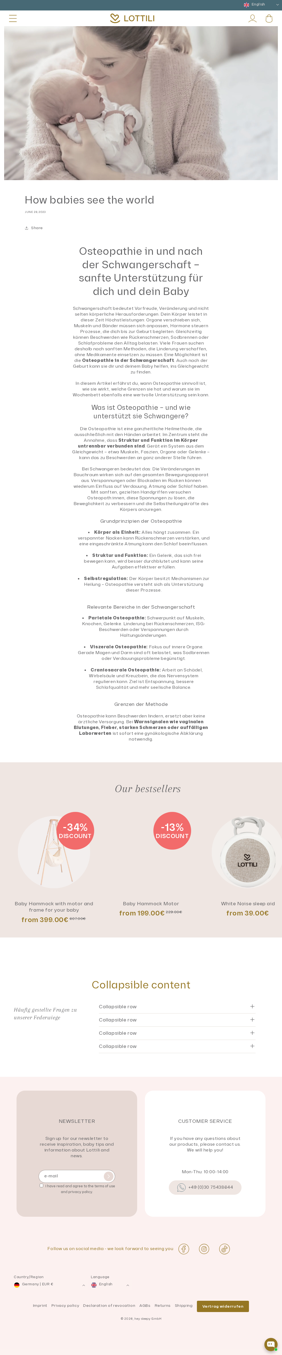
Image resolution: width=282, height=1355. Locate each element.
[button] (13, 18)
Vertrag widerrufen (223, 1306)
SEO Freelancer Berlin (24, 1352)
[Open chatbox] (271, 1344)
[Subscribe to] (108, 1176)
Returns (163, 1305)
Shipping (184, 1305)
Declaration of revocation (109, 1305)
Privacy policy (65, 1305)
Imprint (40, 1305)
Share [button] (37, 228)
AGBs (144, 1305)
